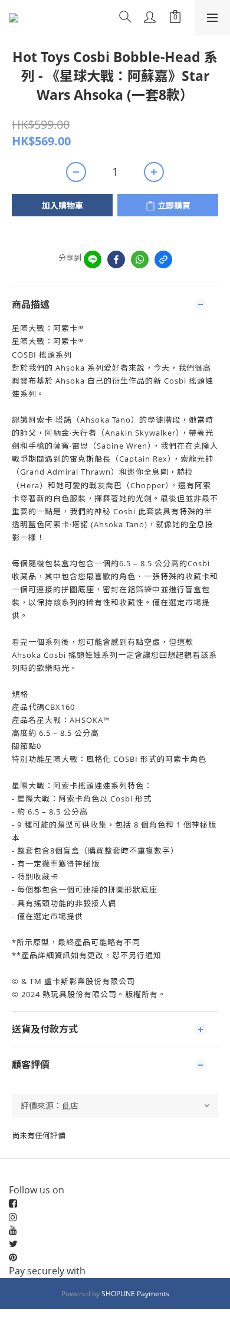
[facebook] (116, 259)
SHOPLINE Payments (135, 1294)
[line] (92, 259)
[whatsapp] (140, 259)
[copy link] (163, 259)
